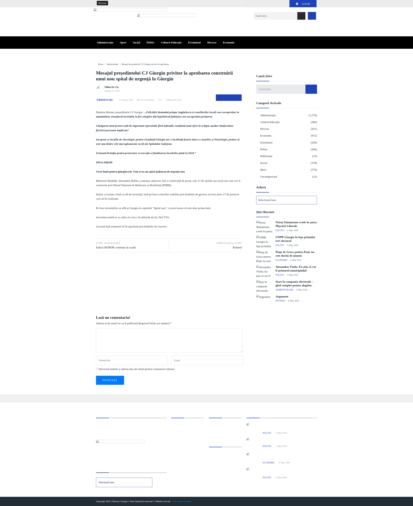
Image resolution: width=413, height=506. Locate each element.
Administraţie (105, 42)
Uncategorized (268, 176)
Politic (150, 42)
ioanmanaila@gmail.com (108, 429)
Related (229, 245)
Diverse (212, 42)
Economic (229, 42)
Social (136, 42)
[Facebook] (312, 16)
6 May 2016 (292, 230)
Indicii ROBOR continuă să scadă (116, 245)
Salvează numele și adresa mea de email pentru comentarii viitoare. (137, 369)
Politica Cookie (217, 425)
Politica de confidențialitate (222, 429)
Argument (282, 296)
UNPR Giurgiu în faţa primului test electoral (287, 441)
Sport (123, 42)
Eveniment (194, 42)
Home (100, 64)
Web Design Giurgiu (181, 501)
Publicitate (266, 156)
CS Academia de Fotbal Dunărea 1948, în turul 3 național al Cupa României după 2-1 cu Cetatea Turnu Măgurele (168, 3)
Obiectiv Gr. (112, 87)
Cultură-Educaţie (171, 42)
